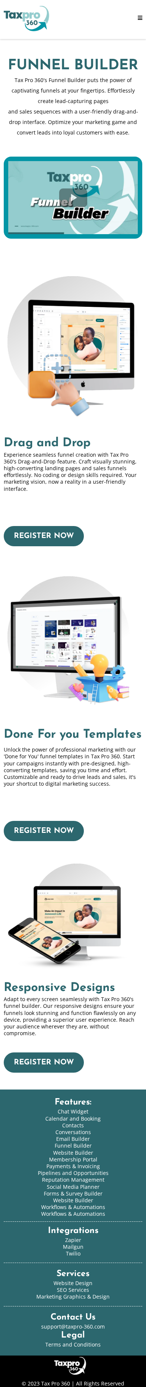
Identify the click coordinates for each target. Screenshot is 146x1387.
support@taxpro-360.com (73, 1326)
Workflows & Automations (73, 1213)
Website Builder (73, 1200)
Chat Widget (73, 1111)
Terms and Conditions (73, 1344)
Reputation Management (73, 1179)
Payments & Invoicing (73, 1166)
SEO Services (73, 1289)
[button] (140, 18)
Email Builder (73, 1138)
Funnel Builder (73, 1145)
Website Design (73, 1283)
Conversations (73, 1132)
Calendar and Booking (73, 1118)
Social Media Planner (73, 1186)
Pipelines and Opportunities (73, 1172)
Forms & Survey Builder (73, 1193)
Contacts (73, 1125)
